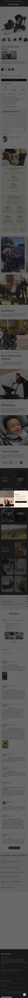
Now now (21, 503)
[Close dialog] (27, 491)
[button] (24, 994)
